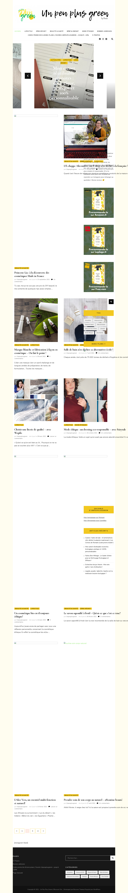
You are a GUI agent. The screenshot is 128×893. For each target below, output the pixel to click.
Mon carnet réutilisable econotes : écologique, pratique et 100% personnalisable (97, 549)
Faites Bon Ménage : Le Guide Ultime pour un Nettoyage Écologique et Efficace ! (64, 83)
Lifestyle (28, 31)
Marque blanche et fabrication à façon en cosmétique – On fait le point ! (35, 351)
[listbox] (64, 75)
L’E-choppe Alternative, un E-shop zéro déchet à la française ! (96, 166)
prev (28, 76)
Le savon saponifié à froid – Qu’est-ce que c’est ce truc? (92, 613)
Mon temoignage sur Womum (94, 517)
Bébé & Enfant (73, 31)
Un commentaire (103, 353)
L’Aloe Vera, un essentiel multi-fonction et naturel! (35, 801)
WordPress (96, 889)
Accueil (18, 31)
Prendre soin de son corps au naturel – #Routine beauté (93, 799)
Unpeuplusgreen (22, 279)
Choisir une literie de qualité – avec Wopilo (32, 431)
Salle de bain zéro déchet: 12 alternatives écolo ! (88, 349)
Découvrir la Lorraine (91, 328)
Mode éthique (88, 31)
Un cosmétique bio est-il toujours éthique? (31, 614)
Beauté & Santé (56, 31)
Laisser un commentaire (106, 169)
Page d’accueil (18, 873)
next (100, 76)
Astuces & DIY (98, 320)
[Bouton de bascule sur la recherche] (112, 39)
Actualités (64, 63)
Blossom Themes (78, 889)
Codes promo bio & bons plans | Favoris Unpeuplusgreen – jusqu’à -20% (58, 35)
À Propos (96, 35)
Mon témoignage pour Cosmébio (95, 520)
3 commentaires (105, 616)
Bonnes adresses (104, 31)
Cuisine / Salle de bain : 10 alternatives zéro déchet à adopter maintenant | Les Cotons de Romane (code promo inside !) (99, 540)
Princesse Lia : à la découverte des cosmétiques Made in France (31, 274)
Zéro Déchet (41, 31)
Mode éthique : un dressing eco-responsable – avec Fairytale (95, 429)
